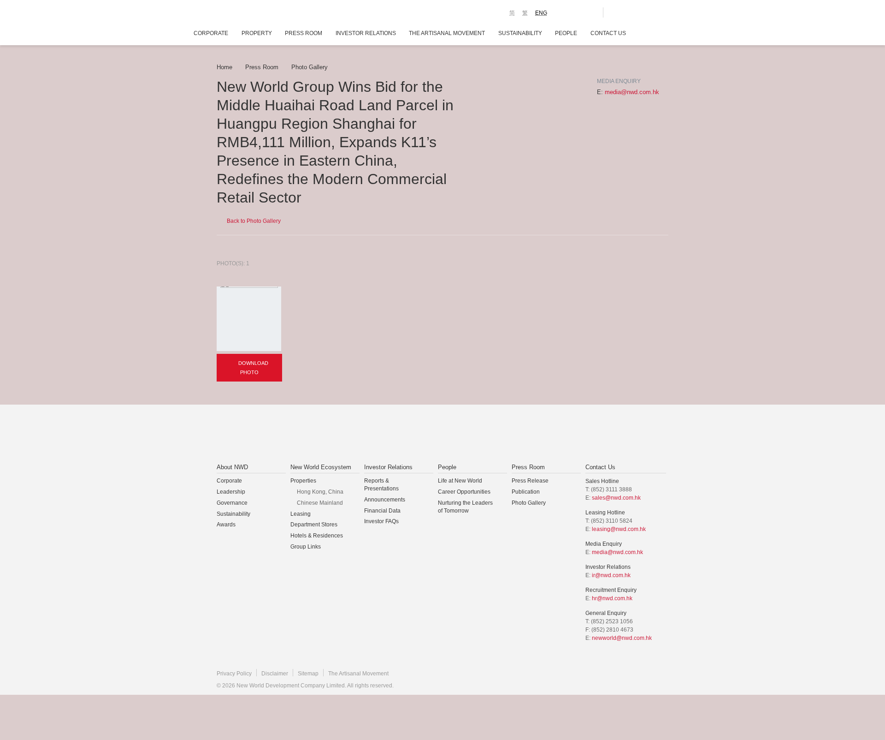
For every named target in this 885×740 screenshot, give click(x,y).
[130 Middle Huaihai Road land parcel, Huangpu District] (249, 318)
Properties (303, 480)
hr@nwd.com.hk (612, 598)
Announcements (384, 499)
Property (257, 33)
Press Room (303, 33)
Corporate (211, 33)
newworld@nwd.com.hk (622, 638)
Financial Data (382, 510)
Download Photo (252, 367)
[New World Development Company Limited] (338, 434)
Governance (232, 503)
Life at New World (460, 480)
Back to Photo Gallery (253, 221)
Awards (226, 524)
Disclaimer (274, 673)
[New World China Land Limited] (430, 434)
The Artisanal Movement (447, 33)
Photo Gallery (309, 67)
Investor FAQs (381, 521)
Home (224, 67)
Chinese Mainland (320, 503)
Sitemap (308, 673)
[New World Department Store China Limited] (535, 434)
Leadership (231, 492)
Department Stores (313, 524)
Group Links (305, 546)
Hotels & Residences (316, 535)
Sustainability (520, 33)
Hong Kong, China (320, 492)
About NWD (232, 467)
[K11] (563, 12)
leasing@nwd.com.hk (619, 529)
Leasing (300, 514)
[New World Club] (589, 12)
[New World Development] (268, 14)
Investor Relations (366, 33)
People (566, 33)
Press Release (530, 480)
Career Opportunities (464, 492)
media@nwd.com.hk (632, 92)
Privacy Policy (234, 673)
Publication (526, 492)
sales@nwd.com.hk (616, 498)
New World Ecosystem (320, 467)
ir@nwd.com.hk (611, 575)
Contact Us (608, 33)
